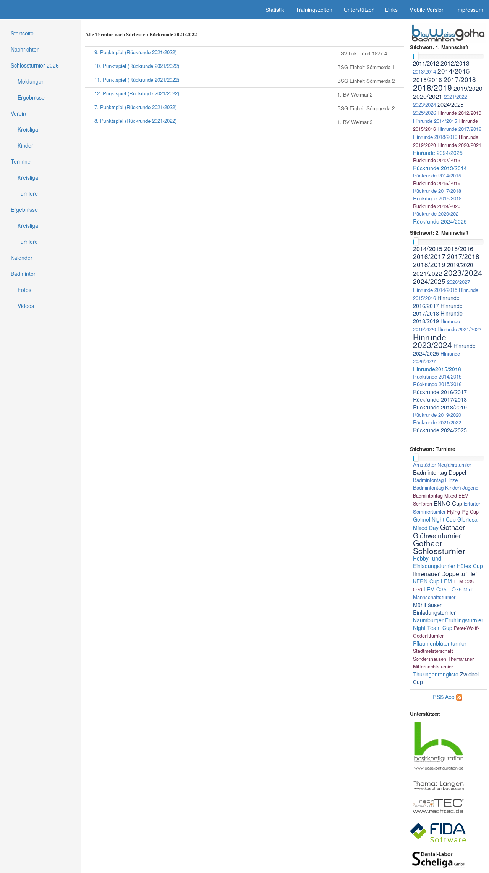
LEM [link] (446, 581)
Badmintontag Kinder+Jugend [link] (445, 487)
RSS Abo (444, 697)
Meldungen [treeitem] (31, 81)
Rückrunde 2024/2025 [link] (440, 221)
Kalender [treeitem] (21, 257)
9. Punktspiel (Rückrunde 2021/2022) (135, 52)
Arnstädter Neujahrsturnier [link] (442, 464)
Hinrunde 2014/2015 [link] (435, 120)
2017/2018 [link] (460, 79)
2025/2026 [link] (424, 112)
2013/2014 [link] (424, 71)
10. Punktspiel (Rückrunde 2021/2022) (136, 65)
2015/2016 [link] (427, 79)
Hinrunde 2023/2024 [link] (432, 340)
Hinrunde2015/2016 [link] (437, 369)
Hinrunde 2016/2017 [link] (436, 301)
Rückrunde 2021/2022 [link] (437, 422)
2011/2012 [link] (426, 63)
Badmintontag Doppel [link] (439, 472)
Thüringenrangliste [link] (435, 674)
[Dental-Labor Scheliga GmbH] (438, 859)
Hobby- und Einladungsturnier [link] (434, 562)
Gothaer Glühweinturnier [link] (439, 531)
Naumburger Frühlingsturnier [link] (448, 620)
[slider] (416, 56)
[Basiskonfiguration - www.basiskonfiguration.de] (438, 745)
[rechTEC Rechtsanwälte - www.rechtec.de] (438, 805)
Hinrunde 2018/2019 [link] (435, 136)
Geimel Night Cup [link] (434, 519)
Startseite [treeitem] (22, 33)
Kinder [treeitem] (25, 145)
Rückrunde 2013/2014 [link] (440, 168)
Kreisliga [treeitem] (28, 129)
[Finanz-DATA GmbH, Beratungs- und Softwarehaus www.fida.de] (438, 832)
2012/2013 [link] (455, 63)
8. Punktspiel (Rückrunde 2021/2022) (135, 120)
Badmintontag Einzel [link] (436, 479)
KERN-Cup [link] (426, 581)
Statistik (275, 9)
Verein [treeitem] (18, 113)
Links (391, 9)
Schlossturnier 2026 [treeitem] (35, 65)
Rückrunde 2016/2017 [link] (440, 392)
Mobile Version (427, 9)
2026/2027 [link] (458, 281)
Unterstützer (359, 9)
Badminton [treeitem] (24, 273)
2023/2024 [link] (424, 104)
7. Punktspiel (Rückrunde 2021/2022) (135, 107)
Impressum (469, 9)
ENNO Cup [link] (448, 503)
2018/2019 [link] (432, 87)
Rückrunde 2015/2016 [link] (436, 183)
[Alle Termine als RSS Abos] (459, 697)
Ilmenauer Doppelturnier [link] (445, 573)
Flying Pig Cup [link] (463, 511)
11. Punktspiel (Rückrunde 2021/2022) (136, 79)
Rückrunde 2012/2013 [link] (436, 160)
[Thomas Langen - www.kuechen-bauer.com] (438, 785)
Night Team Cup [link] (432, 627)
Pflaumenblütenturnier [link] (439, 643)
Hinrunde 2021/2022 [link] (459, 329)
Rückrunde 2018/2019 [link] (437, 198)
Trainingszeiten (314, 9)
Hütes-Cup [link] (470, 566)
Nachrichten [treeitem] (25, 49)
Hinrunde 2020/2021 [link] (459, 145)
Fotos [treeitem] (24, 289)
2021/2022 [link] (455, 96)
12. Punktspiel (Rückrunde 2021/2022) (136, 93)
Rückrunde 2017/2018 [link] (437, 190)
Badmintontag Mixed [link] (435, 495)
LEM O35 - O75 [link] (443, 589)
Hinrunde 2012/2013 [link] (459, 113)
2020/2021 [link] (427, 96)
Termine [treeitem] (21, 161)
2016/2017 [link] (429, 256)
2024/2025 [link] (450, 104)
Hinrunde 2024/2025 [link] (438, 152)
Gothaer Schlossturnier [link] (439, 546)
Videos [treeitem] (26, 305)
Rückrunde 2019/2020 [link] (436, 206)
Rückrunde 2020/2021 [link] (437, 213)
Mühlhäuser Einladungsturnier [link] (434, 608)
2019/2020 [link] (468, 88)
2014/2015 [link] (453, 71)
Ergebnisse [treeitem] (31, 97)
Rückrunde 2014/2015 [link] (437, 175)
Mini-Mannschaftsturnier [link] (443, 593)
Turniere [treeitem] (28, 193)
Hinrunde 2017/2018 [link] (459, 128)
